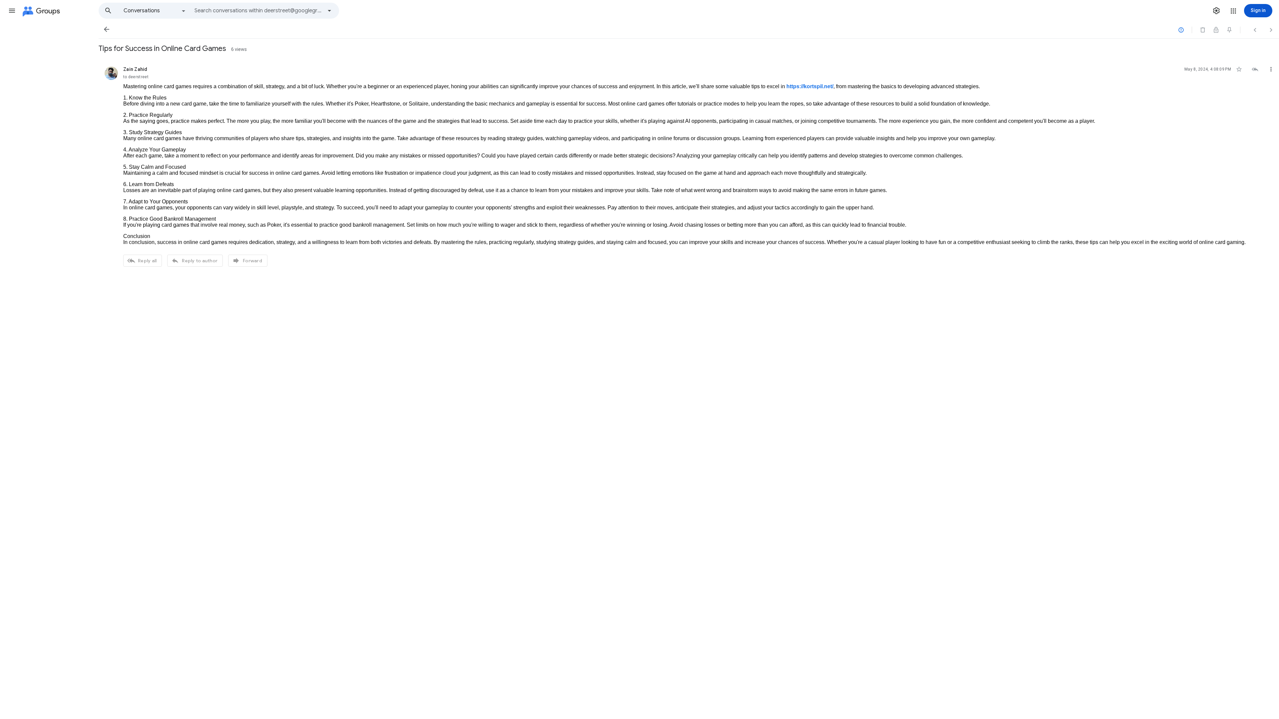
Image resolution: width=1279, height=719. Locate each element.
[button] (12, 11)
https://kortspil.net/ (809, 86)
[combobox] (258, 10)
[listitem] (689, 166)
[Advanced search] (329, 10)
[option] (155, 10)
